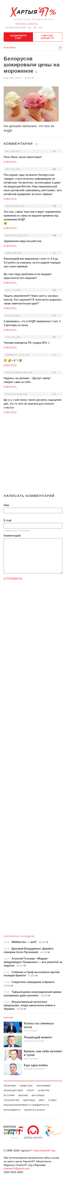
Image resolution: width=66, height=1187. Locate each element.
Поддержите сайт (18, 36)
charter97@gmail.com (16, 1168)
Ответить (10, 162)
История (9, 1095)
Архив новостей (16, 28)
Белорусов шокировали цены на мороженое (32, 65)
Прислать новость (26, 24)
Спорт (31, 1090)
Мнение (9, 1018)
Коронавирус (12, 1110)
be (29, 28)
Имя (6, 505)
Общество (26, 1086)
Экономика (43, 1086)
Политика (10, 1086)
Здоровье (29, 1100)
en (40, 28)
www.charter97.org (44, 1150)
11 (36, 72)
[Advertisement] (33, 455)
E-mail (7, 520)
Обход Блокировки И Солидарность (26, 1105)
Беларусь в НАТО (34, 1110)
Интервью (38, 1095)
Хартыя (33, 12)
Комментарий (12, 535)
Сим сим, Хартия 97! (47, 36)
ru (35, 28)
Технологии (11, 1100)
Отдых (52, 1100)
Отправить (13, 578)
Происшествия (13, 1090)
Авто (42, 1100)
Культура (43, 1090)
